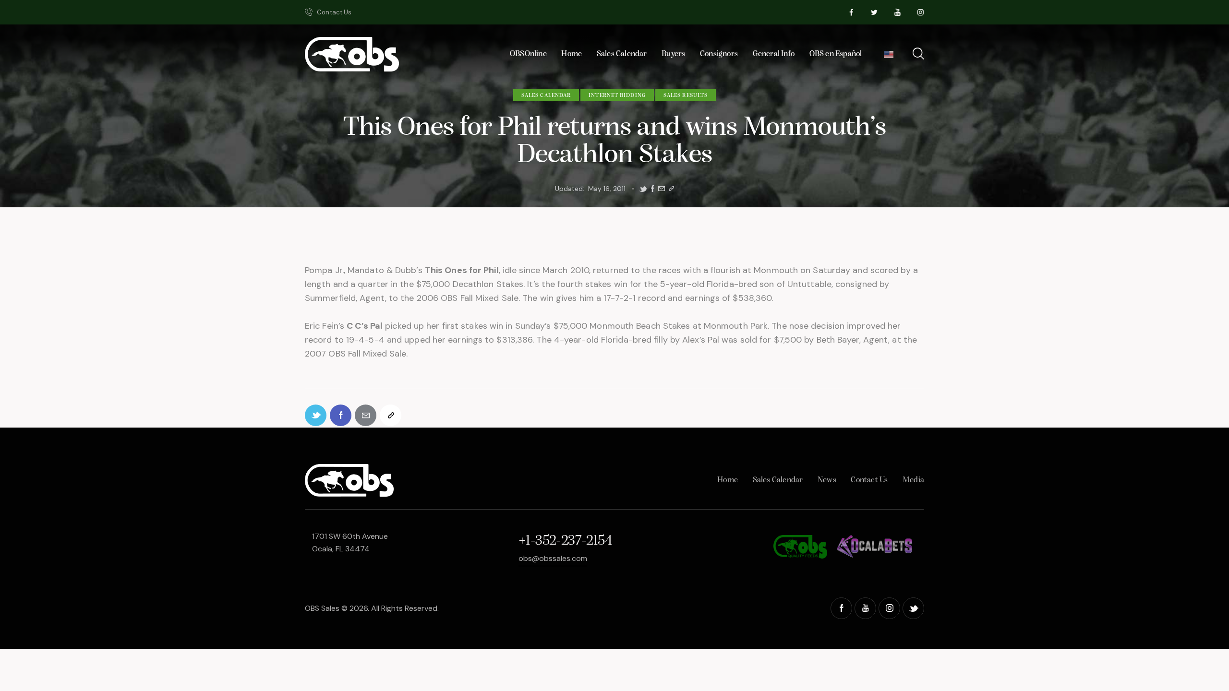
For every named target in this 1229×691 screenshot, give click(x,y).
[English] (889, 57)
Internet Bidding (617, 95)
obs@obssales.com (552, 558)
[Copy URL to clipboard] (671, 189)
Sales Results (685, 95)
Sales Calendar (546, 95)
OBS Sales (322, 608)
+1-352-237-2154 (565, 541)
